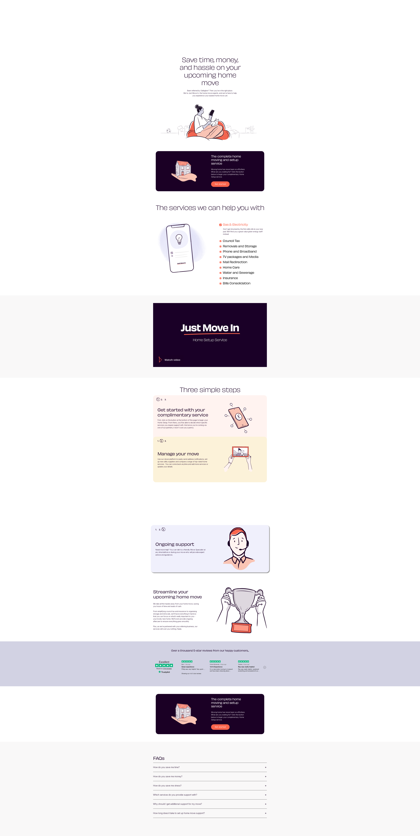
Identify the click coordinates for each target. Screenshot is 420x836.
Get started (220, 184)
